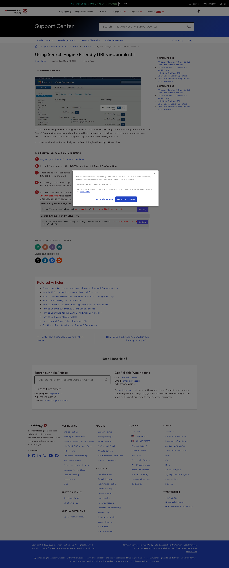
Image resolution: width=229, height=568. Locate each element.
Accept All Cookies (126, 199)
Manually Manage (104, 199)
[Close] (155, 173)
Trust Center (85, 192)
